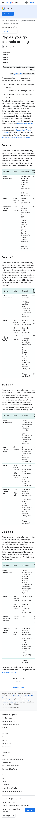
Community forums (8, 737)
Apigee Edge (17, 74)
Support (4, 740)
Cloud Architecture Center (10, 766)
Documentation (12, 21)
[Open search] (22, 2)
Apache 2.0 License (7, 700)
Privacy (14, 799)
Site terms (22, 799)
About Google (6, 799)
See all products (7, 718)
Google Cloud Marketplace (10, 724)
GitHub (4, 756)
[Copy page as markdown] (10, 46)
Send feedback (9, 32)
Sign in (32, 2)
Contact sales (6, 728)
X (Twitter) (5, 785)
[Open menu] (3, 2)
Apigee (9, 8)
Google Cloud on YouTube (10, 788)
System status (6, 747)
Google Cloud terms (9, 802)
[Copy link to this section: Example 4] (15, 532)
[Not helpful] (17, 27)
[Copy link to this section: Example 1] (15, 145)
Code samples (6, 762)
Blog (3, 778)
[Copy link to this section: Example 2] (15, 257)
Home (3, 21)
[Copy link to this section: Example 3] (15, 385)
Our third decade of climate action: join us (16, 805)
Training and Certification (10, 769)
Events (4, 781)
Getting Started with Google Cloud (13, 759)
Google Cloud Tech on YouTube (12, 791)
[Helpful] (14, 27)
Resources (14, 23)
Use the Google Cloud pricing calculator (16, 138)
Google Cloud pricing (8, 721)
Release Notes (6, 743)
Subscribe (30, 810)
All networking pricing (25, 123)
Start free (7, 14)
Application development (27, 21)
